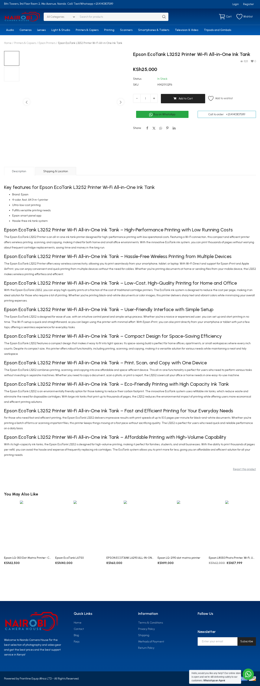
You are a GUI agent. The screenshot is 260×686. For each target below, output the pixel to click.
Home (8, 43)
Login (235, 4)
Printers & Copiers (87, 30)
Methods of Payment (151, 641)
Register (248, 4)
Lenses (41, 30)
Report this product (244, 469)
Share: (137, 128)
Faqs (76, 641)
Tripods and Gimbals (217, 30)
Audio (10, 30)
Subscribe (246, 641)
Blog (76, 635)
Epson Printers (47, 43)
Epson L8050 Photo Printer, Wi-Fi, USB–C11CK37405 (232, 558)
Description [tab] (19, 171)
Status (137, 79)
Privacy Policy (146, 629)
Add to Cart (186, 98)
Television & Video (186, 30)
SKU (136, 84)
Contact (79, 629)
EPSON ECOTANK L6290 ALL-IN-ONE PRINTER (130, 558)
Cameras (25, 30)
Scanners (126, 30)
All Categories (55, 16)
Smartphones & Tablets (153, 30)
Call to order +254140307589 (226, 114)
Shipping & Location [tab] (55, 171)
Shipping (143, 635)
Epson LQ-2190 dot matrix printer (179, 558)
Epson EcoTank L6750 (69, 558)
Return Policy (146, 648)
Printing (109, 30)
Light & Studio (60, 30)
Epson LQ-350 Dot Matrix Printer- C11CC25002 (27, 558)
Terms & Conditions (150, 622)
